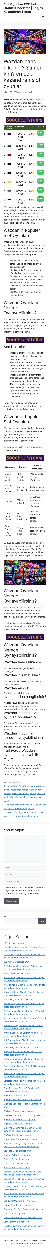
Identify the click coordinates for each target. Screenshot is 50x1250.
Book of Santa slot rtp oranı (17, 1167)
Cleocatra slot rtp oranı (15, 1213)
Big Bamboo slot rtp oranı (16, 1095)
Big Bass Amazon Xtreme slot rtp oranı (22, 1099)
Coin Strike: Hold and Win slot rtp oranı (23, 1217)
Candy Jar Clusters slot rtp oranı (19, 1201)
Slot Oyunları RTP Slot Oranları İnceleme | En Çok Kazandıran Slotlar (23, 8)
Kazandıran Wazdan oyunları (21, 786)
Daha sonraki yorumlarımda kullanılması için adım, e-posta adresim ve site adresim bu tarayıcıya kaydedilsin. (25, 890)
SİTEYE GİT (40, 133)
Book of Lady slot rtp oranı (16, 1163)
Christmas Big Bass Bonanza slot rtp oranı (24, 1209)
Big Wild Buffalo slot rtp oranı (18, 1135)
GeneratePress (25, 1246)
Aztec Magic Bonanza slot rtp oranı (21, 1047)
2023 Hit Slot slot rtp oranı (16, 962)
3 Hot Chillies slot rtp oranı (17, 973)
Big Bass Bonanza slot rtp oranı (19, 1111)
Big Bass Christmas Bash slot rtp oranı (22, 1115)
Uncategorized (14, 782)
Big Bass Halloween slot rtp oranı (20, 1119)
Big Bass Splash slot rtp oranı (18, 1123)
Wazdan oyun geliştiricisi (24, 793)
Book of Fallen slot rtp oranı (17, 1159)
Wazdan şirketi (22, 797)
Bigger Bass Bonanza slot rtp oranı (20, 1139)
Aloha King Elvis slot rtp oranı (18, 999)
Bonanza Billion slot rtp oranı (17, 1151)
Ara (5, 916)
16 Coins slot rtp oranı (14, 943)
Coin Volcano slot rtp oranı (16, 1222)
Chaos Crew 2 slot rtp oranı (17, 1205)
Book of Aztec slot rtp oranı (17, 1155)
